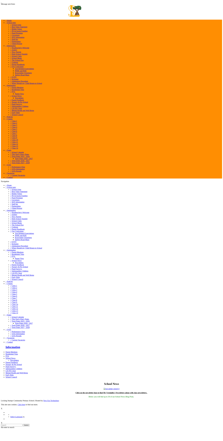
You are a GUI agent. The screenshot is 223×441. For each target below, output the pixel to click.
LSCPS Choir (17, 108)
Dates (9, 150)
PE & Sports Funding (20, 31)
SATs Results (16, 171)
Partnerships (16, 42)
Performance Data (18, 167)
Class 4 (14, 127)
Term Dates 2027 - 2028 (21, 163)
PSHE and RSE (21, 71)
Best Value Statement (19, 27)
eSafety (14, 50)
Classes (10, 119)
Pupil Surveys (17, 104)
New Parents (16, 52)
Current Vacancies (18, 175)
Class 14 (15, 148)
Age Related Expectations (24, 69)
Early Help (16, 113)
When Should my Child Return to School (27, 83)
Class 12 (15, 144)
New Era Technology (51, 401)
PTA (13, 92)
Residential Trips (18, 90)
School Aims (16, 25)
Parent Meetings (18, 88)
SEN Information (18, 37)
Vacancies (10, 173)
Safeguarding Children (20, 106)
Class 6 (14, 131)
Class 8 (14, 136)
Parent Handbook (18, 65)
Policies (10, 117)
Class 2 (14, 123)
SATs (9, 165)
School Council (17, 115)
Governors (16, 35)
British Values (17, 29)
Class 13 (15, 146)
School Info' (11, 23)
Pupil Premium (17, 33)
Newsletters (19, 98)
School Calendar (18, 152)
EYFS (14, 77)
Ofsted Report (17, 44)
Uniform (15, 62)
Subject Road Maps (22, 75)
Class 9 (14, 138)
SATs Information (18, 169)
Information (11, 46)
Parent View (19, 94)
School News (17, 96)
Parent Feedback (18, 100)
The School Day (18, 60)
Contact (10, 177)
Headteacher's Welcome (20, 48)
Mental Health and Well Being (23, 110)
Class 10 (15, 140)
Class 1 (14, 121)
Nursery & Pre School (20, 102)
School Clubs (17, 56)
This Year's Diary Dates (20, 154)
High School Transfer (20, 54)
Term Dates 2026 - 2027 (24, 159)
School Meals (17, 58)
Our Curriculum (17, 67)
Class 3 (14, 125)
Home (9, 21)
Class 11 (15, 142)
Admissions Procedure (20, 81)
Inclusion (15, 79)
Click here (21, 405)
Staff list (15, 39)
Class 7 (14, 133)
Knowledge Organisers (23, 73)
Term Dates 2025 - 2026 (21, 156)
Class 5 (14, 129)
